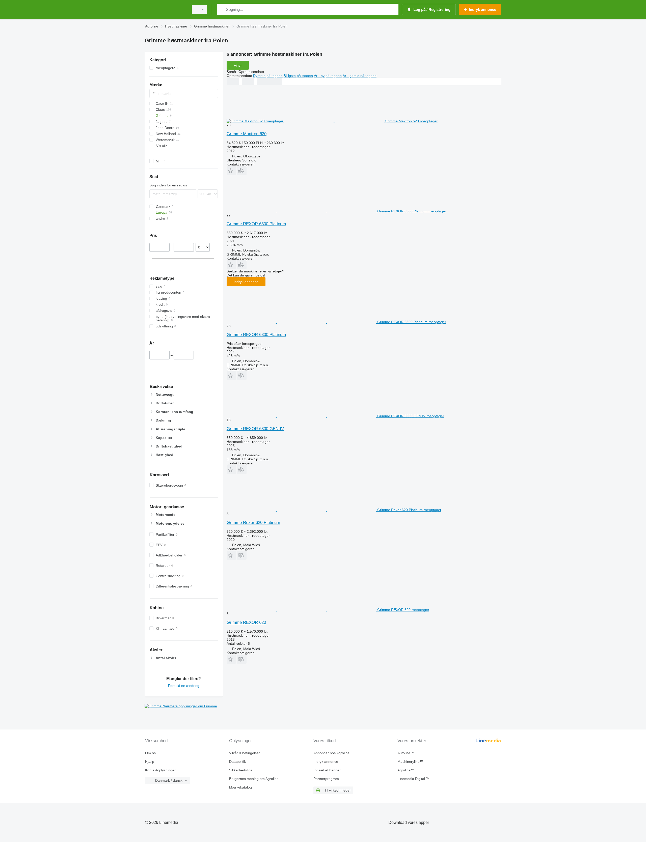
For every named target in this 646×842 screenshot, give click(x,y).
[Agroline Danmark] (165, 9)
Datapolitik (237, 762)
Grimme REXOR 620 (246, 622)
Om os (150, 753)
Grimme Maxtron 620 (246, 133)
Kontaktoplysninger (160, 770)
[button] (231, 170)
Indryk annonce (246, 282)
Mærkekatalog (240, 787)
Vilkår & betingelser (244, 753)
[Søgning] (222, 9)
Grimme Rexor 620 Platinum (253, 522)
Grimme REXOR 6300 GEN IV (255, 428)
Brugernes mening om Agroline (254, 779)
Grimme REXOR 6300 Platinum (256, 223)
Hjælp (149, 762)
